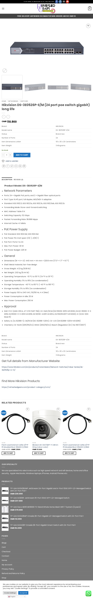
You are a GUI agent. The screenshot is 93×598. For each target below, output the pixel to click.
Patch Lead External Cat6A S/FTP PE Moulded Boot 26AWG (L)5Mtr (15, 446)
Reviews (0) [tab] (18, 179)
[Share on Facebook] (8, 166)
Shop (4, 578)
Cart (4, 547)
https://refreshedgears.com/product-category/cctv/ (26, 387)
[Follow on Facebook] (56, 1)
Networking (13, 101)
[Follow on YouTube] (67, 1)
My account (7, 564)
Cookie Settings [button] (10, 593)
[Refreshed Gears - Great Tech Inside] (46, 8)
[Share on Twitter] (12, 166)
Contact (5, 556)
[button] (3, 8)
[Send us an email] (63, 1)
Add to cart (22, 155)
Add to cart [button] (8, 453)
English (12, 596)
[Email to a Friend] (16, 166)
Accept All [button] (23, 593)
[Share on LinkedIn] (24, 166)
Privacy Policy (8, 569)
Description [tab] (7, 179)
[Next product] (3, 116)
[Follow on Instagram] (60, 1)
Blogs (4, 543)
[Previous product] (8, 116)
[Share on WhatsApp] (4, 166)
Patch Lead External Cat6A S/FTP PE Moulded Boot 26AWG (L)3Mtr (76, 446)
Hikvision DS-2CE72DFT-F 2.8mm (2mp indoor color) (45, 446)
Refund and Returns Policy (13, 573)
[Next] (87, 48)
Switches (24, 101)
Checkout (6, 551)
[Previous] (6, 48)
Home (4, 101)
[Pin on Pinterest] (20, 166)
